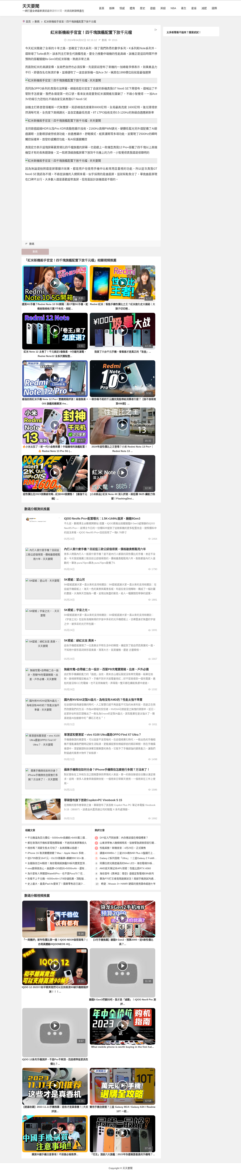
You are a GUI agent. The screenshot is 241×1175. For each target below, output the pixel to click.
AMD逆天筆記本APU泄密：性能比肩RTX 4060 (125, 868)
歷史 (142, 8)
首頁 (101, 8)
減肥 (204, 8)
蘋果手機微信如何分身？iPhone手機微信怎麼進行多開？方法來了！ (107, 769)
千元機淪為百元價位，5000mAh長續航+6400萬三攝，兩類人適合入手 (66, 837)
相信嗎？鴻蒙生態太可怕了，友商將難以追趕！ (53, 847)
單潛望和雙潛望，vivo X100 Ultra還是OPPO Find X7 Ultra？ (102, 734)
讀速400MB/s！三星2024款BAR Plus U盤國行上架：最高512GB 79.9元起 (140, 853)
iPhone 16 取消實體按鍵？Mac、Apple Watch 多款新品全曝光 (62, 853)
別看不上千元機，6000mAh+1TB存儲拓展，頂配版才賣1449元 (62, 878)
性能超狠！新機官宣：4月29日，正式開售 (123, 847)
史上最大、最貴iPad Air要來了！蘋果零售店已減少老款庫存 (60, 883)
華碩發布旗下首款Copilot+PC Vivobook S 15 (93, 800)
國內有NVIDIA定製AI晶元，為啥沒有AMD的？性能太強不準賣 (103, 699)
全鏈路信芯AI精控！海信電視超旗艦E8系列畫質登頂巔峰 (59, 863)
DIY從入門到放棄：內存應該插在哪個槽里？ (124, 837)
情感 (122, 8)
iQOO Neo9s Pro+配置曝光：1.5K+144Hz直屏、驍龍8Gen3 (102, 518)
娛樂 (112, 8)
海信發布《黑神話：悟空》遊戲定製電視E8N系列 (127, 873)
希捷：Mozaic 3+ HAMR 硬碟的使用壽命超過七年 (128, 883)
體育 (132, 8)
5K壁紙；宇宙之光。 (77, 610)
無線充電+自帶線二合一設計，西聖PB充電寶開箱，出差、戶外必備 (106, 669)
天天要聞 (30, 6)
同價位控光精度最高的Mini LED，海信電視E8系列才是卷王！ (133, 863)
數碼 (37, 21)
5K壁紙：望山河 (74, 579)
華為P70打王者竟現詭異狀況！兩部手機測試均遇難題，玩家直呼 (135, 878)
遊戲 (152, 8)
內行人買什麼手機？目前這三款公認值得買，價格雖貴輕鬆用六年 (105, 549)
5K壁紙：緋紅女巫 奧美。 (80, 640)
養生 (183, 8)
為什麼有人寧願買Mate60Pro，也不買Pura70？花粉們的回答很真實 (65, 873)
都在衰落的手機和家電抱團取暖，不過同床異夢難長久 (57, 842)
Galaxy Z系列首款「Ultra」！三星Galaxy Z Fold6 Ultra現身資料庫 (136, 858)
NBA (173, 8)
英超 (163, 8)
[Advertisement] (91, 209)
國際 (214, 8)
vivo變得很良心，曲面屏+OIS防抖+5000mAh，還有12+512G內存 (64, 868)
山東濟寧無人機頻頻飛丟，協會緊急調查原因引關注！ (129, 842)
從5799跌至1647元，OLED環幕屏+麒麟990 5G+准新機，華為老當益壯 (67, 858)
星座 (194, 8)
